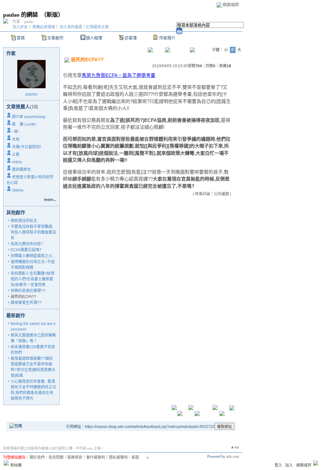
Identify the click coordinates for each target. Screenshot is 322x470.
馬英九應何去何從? (27, 244)
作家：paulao (23, 21)
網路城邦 (231, 4)
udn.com (232, 456)
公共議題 (221, 194)
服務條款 (74, 457)
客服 (135, 457)
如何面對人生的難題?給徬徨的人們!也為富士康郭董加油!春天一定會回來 (32, 279)
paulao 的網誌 (20, 15)
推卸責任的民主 (24, 221)
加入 (289, 465)
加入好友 (20, 27)
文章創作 (55, 37)
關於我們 (37, 457)
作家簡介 (167, 37)
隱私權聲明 (118, 457)
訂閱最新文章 (97, 27)
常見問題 (56, 457)
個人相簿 (94, 37)
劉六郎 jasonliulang (28, 117)
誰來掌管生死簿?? (26, 302)
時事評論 (202, 194)
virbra (17, 162)
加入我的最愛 (71, 27)
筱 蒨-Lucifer (24, 124)
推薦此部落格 (43, 27)
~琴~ (16, 132)
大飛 (15, 139)
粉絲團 (16, 465)
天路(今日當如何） (27, 147)
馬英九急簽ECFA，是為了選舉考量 (118, 75)
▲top (234, 447)
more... (50, 199)
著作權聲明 (95, 457)
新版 (52, 15)
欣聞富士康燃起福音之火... (33, 256)
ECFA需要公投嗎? (26, 250)
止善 (15, 154)
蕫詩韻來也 (21, 169)
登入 (278, 465)
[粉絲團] (6, 463)
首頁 (21, 37)
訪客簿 (131, 37)
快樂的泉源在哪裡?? (28, 291)
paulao (31, 94)
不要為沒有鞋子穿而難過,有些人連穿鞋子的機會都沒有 (33, 232)
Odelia (17, 190)
